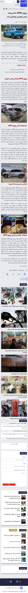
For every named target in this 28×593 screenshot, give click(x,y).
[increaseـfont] (6, 8)
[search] (18, 1)
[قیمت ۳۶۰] (23, 3)
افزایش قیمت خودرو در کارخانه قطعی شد (17, 423)
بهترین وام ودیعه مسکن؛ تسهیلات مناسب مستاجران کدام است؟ (14, 307)
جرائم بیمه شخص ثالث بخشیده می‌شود (11, 547)
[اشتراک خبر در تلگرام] (24, 274)
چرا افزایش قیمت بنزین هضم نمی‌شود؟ (18, 418)
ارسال (9, 484)
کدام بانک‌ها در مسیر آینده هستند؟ (17, 69)
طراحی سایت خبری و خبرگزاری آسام (12, 588)
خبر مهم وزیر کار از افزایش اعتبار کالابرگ (12, 535)
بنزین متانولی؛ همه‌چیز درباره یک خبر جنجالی (17, 329)
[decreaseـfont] (4, 8)
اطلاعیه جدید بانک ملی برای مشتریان (12, 553)
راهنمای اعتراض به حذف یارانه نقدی (19, 374)
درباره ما (2, 1)
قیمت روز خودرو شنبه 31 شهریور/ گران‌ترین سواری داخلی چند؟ (14, 435)
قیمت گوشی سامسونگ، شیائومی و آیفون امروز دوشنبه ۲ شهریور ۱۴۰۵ (11, 559)
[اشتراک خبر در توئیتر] (19, 274)
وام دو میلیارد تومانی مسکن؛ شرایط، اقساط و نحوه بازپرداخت (16, 351)
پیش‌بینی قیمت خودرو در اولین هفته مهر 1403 (16, 438)
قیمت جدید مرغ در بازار (15, 541)
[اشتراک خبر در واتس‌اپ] (13, 274)
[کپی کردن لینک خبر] (7, 274)
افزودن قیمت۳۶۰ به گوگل (20, 22)
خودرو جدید (23, 279)
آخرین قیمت (13, 530)
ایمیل (24, 463)
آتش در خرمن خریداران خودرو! (19, 431)
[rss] (20, 581)
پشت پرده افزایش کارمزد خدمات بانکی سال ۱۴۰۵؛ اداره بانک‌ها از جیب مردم (15, 396)
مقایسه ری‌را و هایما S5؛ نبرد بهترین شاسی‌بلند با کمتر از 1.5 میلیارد (14, 427)
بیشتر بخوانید (21, 65)
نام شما (23, 457)
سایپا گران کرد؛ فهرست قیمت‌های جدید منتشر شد (14, 72)
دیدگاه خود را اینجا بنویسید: (19, 470)
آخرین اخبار (23, 530)
